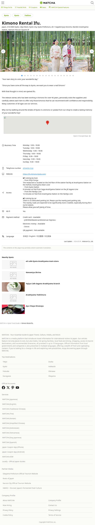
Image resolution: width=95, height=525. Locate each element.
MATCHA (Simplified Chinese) (13, 423)
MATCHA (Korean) (9, 418)
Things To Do (7, 7)
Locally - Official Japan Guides (13, 461)
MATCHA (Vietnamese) (10, 433)
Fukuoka (6, 371)
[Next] (92, 51)
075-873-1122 (28, 168)
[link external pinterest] (13, 388)
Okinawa (51, 371)
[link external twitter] (8, 388)
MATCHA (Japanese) (9, 399)
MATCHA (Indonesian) (10, 428)
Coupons (34, 7)
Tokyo (5, 362)
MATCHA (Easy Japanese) (11, 437)
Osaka (50, 362)
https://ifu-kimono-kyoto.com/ (34, 174)
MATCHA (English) (9, 404)
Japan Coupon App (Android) (13, 452)
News (44, 7)
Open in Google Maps (80, 136)
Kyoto (6, 15)
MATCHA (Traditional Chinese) (13, 409)
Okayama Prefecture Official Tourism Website (20, 474)
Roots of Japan (8, 478)
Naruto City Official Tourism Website (17, 483)
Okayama (52, 376)
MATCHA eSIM (7, 457)
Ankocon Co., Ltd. (87, 241)
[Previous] (3, 51)
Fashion (28, 15)
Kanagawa (7, 376)
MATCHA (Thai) (8, 414)
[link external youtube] (18, 388)
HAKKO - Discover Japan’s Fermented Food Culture (22, 488)
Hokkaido (51, 366)
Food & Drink (21, 7)
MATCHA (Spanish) (9, 442)
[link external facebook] (4, 388)
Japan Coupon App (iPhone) (13, 447)
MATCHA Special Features (60, 7)
